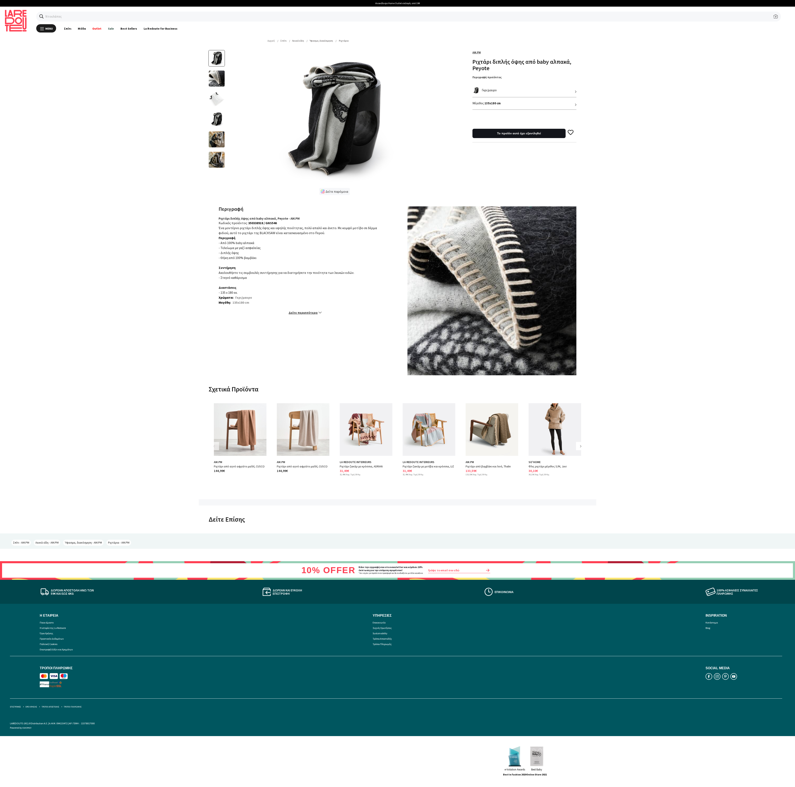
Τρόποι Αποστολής (382, 638)
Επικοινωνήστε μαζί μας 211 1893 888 (397, 3)
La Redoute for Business (160, 28)
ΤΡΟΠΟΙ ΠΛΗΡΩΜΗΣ (73, 706)
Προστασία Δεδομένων (52, 638)
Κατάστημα (712, 622)
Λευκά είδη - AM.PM (47, 542)
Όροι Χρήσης (46, 633)
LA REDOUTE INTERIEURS (355, 462)
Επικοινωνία (379, 622)
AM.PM (476, 52)
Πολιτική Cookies (48, 644)
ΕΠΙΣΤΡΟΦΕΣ (15, 706)
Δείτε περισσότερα (303, 312)
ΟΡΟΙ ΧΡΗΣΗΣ (31, 706)
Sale (111, 28)
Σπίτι (67, 28)
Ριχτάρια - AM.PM (118, 542)
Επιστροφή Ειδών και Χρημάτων (56, 649)
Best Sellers (128, 28)
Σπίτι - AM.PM (21, 542)
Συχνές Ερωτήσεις (382, 627)
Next (582, 449)
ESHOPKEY (26, 728)
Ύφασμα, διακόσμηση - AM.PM (83, 542)
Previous (217, 449)
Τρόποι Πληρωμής (382, 644)
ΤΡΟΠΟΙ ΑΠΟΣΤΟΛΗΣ (50, 706)
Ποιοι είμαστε (47, 622)
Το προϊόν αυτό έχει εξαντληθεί (519, 133)
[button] (41, 16)
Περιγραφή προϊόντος (487, 77)
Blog (708, 627)
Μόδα (82, 28)
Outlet (96, 28)
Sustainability (380, 633)
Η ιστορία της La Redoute (53, 627)
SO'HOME (535, 462)
